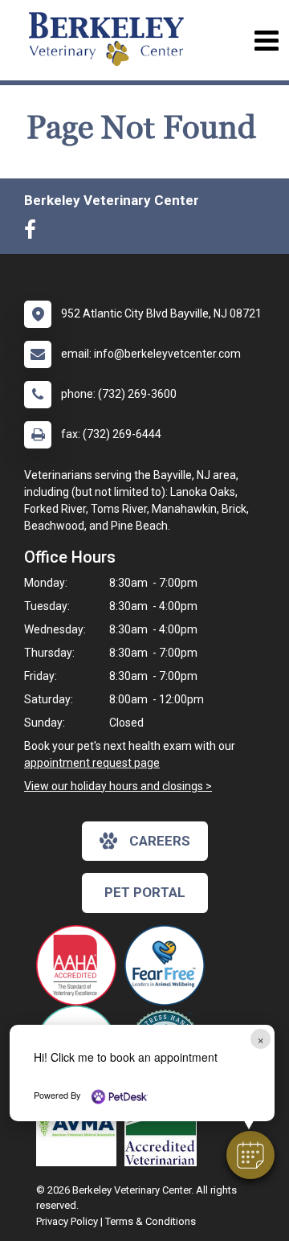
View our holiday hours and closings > (118, 786)
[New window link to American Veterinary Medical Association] (80, 1126)
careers (159, 841)
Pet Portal (144, 892)
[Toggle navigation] (266, 41)
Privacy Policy (67, 1221)
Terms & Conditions (150, 1221)
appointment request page (92, 762)
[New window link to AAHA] (80, 965)
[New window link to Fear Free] (168, 965)
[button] (250, 1155)
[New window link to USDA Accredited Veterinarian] (164, 1126)
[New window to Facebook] (34, 233)
